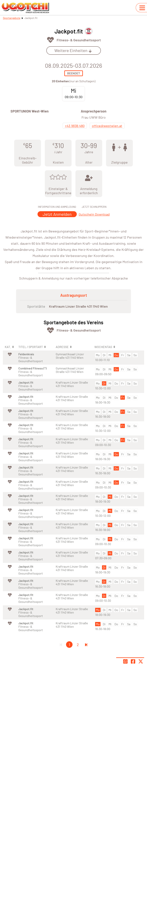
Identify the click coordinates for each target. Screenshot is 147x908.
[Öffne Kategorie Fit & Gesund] (50, 40)
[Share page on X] (140, 661)
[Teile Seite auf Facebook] (133, 661)
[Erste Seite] (61, 644)
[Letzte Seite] (86, 644)
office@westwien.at (107, 126)
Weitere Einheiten (70, 50)
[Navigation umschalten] (142, 8)
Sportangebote (11, 18)
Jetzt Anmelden (57, 214)
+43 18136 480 (75, 126)
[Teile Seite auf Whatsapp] (125, 661)
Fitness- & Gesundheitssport (79, 40)
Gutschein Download (94, 214)
